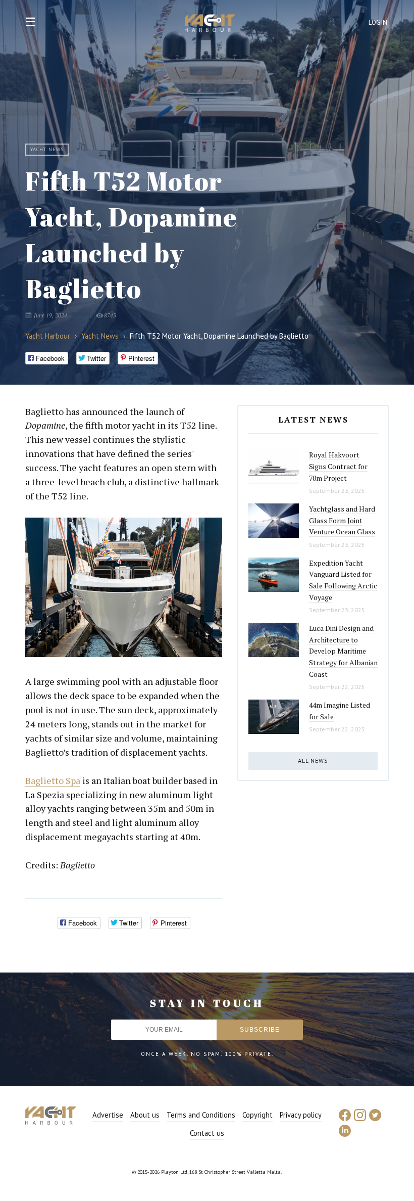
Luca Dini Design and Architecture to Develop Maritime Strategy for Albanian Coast (343, 651)
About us (145, 1115)
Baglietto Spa (52, 780)
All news (313, 760)
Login (378, 22)
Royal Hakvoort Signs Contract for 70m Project (338, 466)
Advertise (107, 1115)
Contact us (207, 1133)
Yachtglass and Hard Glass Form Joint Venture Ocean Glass (342, 520)
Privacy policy (301, 1115)
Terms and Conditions (201, 1115)
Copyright (257, 1115)
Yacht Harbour (210, 24)
